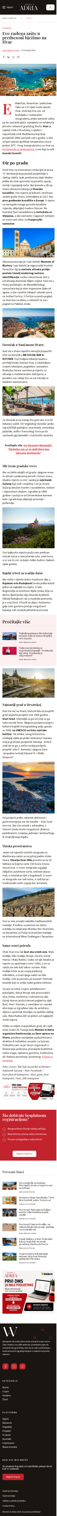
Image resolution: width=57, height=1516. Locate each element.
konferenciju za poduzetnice (18, 149)
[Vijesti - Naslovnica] (28, 7)
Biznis (5, 1387)
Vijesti (5, 1419)
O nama (6, 1435)
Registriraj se (13, 1477)
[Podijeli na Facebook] (3, 57)
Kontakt (6, 1439)
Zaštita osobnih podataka (14, 1501)
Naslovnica (9, 18)
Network (7, 1423)
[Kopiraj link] (13, 57)
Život (29, 18)
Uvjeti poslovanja (10, 1491)
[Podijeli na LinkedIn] (8, 57)
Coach (5, 1391)
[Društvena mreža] (5, 1366)
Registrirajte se (24, 1153)
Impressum (8, 1443)
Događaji (7, 1427)
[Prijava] (50, 7)
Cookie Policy (8, 1506)
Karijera (6, 1395)
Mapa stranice (9, 1447)
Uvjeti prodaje (8, 1496)
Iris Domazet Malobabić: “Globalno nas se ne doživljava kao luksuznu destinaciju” (30, 449)
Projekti (6, 1431)
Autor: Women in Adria (11, 50)
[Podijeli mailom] (18, 57)
